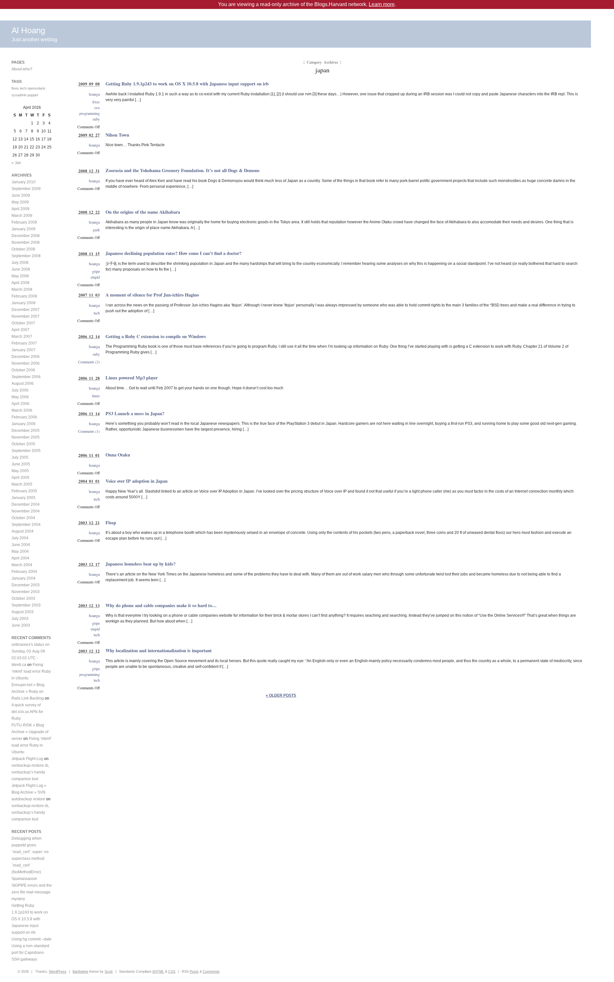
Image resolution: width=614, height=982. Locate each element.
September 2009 (26, 188)
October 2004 (23, 518)
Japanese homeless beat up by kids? (141, 563)
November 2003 (26, 592)
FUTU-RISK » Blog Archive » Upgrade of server (30, 732)
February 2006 (24, 417)
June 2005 (21, 464)
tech (97, 312)
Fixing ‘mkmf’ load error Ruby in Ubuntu (31, 671)
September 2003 (26, 605)
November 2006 (26, 363)
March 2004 (22, 565)
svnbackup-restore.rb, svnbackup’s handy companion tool (30, 772)
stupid (95, 277)
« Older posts (281, 695)
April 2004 (20, 558)
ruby (96, 119)
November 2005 (26, 437)
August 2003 (23, 612)
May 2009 (20, 202)
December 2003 (26, 585)
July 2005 (20, 457)
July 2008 (20, 262)
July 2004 (20, 538)
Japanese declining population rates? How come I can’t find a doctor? (173, 253)
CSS (171, 971)
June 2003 (21, 625)
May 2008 (20, 276)
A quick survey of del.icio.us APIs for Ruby (27, 712)
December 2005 (26, 430)
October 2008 (23, 249)
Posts (194, 971)
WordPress (58, 971)
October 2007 (23, 323)
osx (97, 107)
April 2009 (20, 209)
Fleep (111, 522)
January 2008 (23, 303)
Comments (211, 971)
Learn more (382, 4)
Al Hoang (28, 30)
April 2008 (20, 283)
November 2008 (26, 242)
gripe (96, 271)
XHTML (158, 971)
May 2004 (20, 551)
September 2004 (26, 524)
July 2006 (20, 390)
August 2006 (23, 383)
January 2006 (23, 424)
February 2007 (24, 343)
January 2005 (23, 497)
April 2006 (20, 403)
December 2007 (26, 309)
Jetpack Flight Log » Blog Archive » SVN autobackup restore (29, 792)
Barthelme (80, 971)
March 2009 (22, 215)
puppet (33, 95)
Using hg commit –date (31, 939)
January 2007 (23, 350)
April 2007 (20, 330)
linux (96, 395)
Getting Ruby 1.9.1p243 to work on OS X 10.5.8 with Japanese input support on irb (187, 83)
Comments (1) (89, 431)
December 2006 (26, 356)
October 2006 (23, 370)
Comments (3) (89, 361)
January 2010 (23, 182)
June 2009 (21, 195)
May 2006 (20, 397)
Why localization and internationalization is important (159, 650)
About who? (22, 69)
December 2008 (26, 236)
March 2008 (22, 289)
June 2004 (21, 544)
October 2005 (23, 444)
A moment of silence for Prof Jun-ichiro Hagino (152, 294)
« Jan (16, 163)
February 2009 (24, 222)
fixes (96, 101)
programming (89, 113)
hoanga (94, 94)
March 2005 (22, 484)
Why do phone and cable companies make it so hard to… (161, 605)
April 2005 (20, 477)
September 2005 (26, 450)
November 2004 (26, 511)
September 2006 (26, 377)
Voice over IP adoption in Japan (137, 481)
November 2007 (26, 316)
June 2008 (21, 269)
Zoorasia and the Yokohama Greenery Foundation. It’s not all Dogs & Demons (183, 170)
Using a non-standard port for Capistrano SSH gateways (30, 953)
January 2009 (23, 229)
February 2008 (24, 296)
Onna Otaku (118, 454)
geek (96, 229)
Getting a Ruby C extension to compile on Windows (156, 336)
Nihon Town (117, 134)
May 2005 (20, 471)
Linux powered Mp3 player (132, 377)
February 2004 (24, 571)
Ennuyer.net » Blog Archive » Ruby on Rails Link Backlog (28, 692)
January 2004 (23, 578)
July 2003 (20, 618)
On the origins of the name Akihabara (143, 212)
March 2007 (22, 336)
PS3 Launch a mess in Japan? (135, 413)
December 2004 (26, 504)
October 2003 (23, 598)
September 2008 (26, 256)
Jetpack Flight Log (27, 758)
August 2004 (23, 531)
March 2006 (22, 410)
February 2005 (24, 491)
